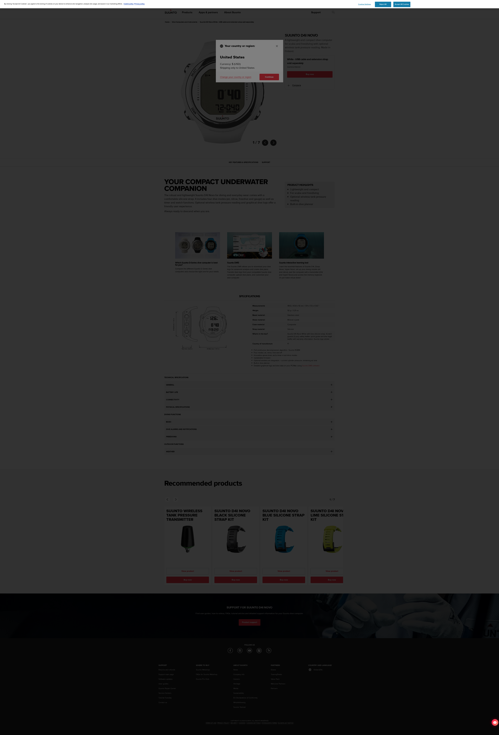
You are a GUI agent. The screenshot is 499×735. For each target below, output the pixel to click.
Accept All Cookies (402, 4)
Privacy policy (139, 4)
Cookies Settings (364, 4)
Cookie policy (129, 4)
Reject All (382, 4)
